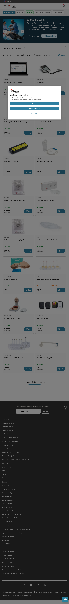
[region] (34, 103)
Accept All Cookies (34, 108)
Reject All (34, 104)
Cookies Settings (34, 113)
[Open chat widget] (65, 599)
